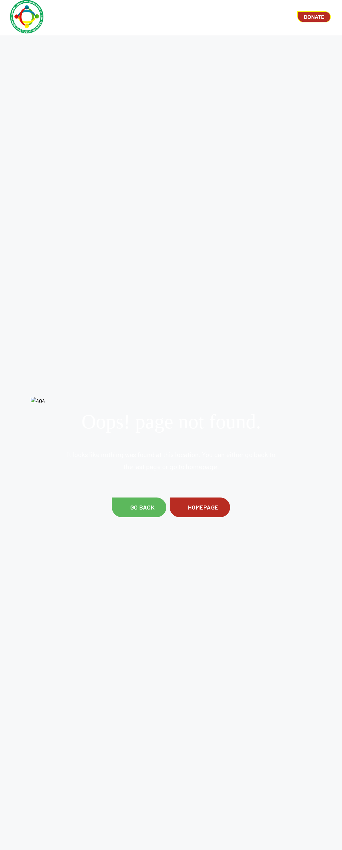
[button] (139, 507)
